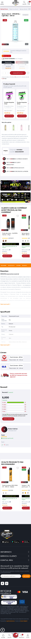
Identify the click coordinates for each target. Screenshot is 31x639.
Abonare (26, 576)
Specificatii (11, 265)
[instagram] (6, 583)
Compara (25, 14)
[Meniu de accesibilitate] (2, 630)
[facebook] (2, 583)
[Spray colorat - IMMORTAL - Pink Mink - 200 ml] (21, 128)
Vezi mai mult (7, 110)
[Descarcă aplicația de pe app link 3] (25, 542)
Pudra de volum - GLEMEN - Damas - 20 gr (10, 233)
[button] (28, 103)
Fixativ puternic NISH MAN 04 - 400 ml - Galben (10, 486)
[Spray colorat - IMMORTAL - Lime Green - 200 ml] (13, 128)
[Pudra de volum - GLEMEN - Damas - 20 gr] (10, 223)
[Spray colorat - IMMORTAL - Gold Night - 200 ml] (5, 128)
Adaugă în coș (18, 73)
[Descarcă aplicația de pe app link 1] (5, 542)
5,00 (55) (10, 490)
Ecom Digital (23, 621)
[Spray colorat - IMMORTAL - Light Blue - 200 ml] (15, 44)
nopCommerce (10, 621)
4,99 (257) (11, 238)
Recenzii (24, 265)
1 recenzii (13, 50)
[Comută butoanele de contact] (28, 629)
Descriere (3, 265)
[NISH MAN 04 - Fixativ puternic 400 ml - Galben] (10, 475)
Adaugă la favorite (17, 216)
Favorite (28, 73)
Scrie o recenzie (8, 419)
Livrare (18, 265)
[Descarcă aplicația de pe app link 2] (16, 542)
